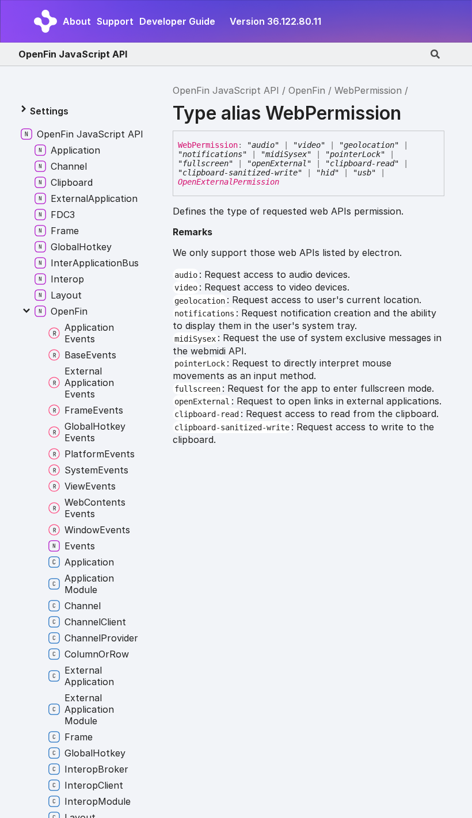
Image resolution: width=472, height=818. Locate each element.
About (77, 21)
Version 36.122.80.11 (275, 21)
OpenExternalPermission (228, 181)
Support (115, 21)
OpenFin (306, 90)
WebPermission (368, 90)
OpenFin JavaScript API (72, 54)
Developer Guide (177, 21)
